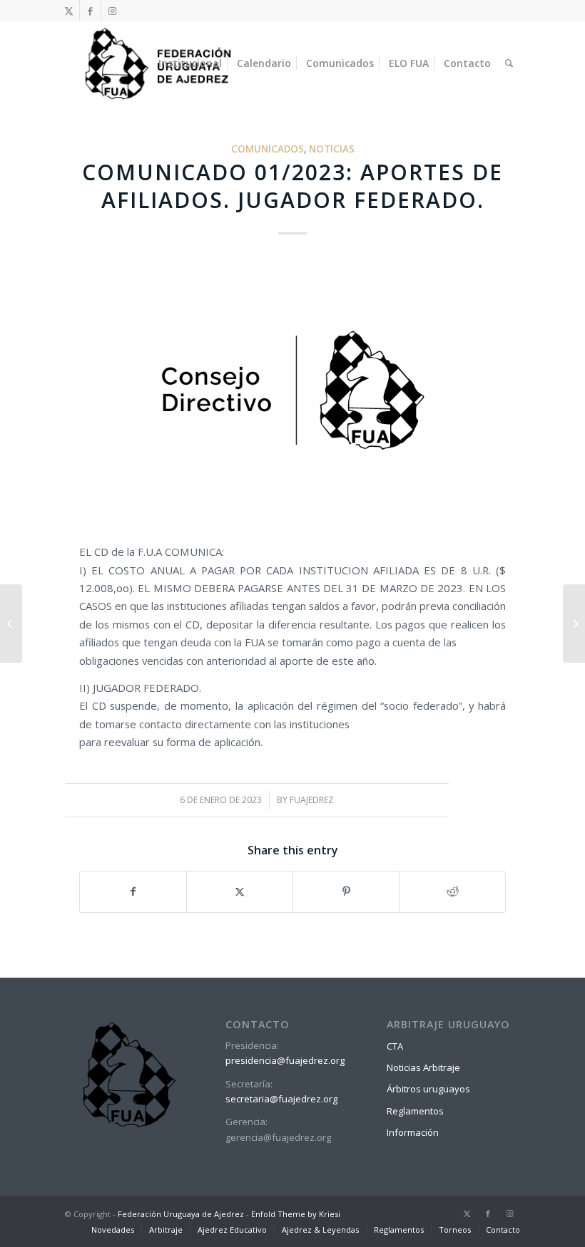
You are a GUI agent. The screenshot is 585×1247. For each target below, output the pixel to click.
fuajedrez (312, 800)
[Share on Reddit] (452, 891)
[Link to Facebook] (90, 10)
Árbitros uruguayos (428, 1088)
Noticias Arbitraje (423, 1067)
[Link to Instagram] (112, 10)
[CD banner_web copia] (292, 393)
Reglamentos (415, 1110)
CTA (395, 1046)
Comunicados (267, 149)
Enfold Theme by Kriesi (295, 1214)
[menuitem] (190, 63)
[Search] (509, 63)
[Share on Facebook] (133, 891)
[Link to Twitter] (68, 10)
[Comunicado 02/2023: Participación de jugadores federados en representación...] (574, 623)
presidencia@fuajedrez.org (285, 1060)
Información (413, 1132)
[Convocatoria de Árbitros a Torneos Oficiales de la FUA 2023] (11, 623)
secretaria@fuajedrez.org (281, 1098)
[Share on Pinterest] (346, 891)
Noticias (332, 149)
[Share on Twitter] (239, 891)
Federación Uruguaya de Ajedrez (181, 1214)
